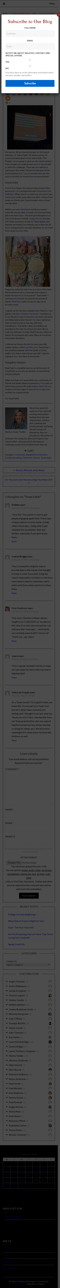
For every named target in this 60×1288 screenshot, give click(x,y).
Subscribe (30, 83)
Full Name (30, 28)
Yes (7, 62)
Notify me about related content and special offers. (28, 54)
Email (30, 40)
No (7, 68)
